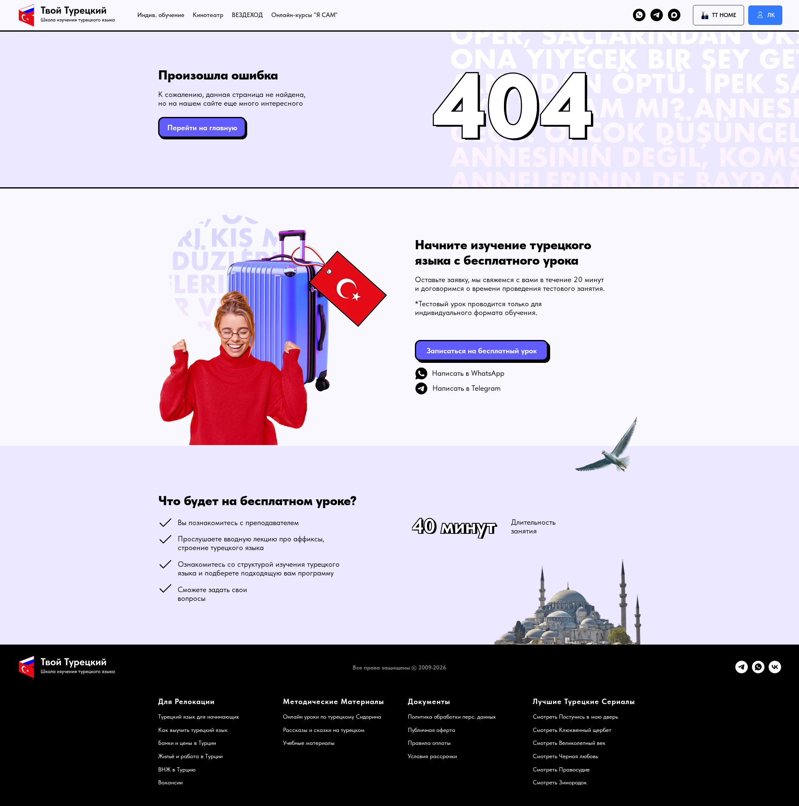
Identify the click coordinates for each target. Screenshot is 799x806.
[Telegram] (741, 671)
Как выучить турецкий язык (193, 730)
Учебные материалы (309, 742)
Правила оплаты (429, 742)
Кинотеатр (208, 15)
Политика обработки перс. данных (452, 716)
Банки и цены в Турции (187, 742)
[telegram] (656, 15)
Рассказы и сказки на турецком (324, 730)
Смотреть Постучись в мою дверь (575, 716)
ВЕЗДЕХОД (247, 15)
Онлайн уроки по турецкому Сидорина (332, 716)
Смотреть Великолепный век (569, 742)
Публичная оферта (431, 730)
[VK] (775, 671)
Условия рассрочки (432, 756)
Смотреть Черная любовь (565, 756)
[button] (481, 350)
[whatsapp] (639, 15)
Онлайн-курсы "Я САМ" (304, 15)
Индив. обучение (160, 15)
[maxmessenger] (674, 15)
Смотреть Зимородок (560, 782)
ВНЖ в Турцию (177, 769)
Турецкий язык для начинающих (198, 716)
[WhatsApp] (758, 671)
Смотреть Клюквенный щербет (572, 730)
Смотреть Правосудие (561, 769)
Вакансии (170, 782)
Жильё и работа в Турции (190, 756)
